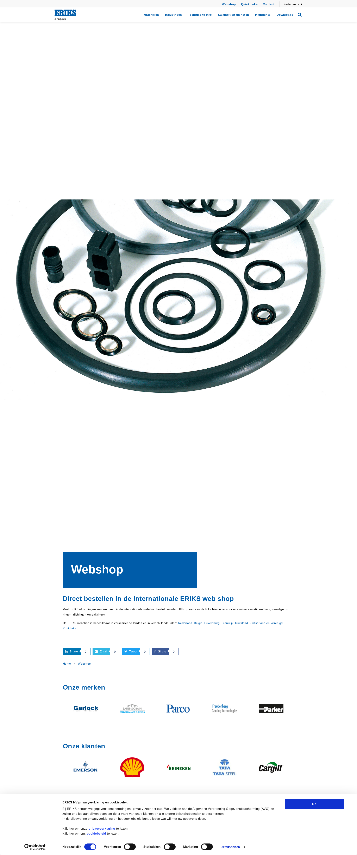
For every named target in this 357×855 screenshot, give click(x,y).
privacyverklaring (101, 828)
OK (314, 804)
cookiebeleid (96, 833)
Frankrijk (227, 623)
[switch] (130, 846)
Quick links (249, 4)
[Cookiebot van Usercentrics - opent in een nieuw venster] (35, 847)
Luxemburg (212, 623)
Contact (268, 4)
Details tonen (230, 847)
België (198, 623)
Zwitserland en (260, 623)
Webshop (229, 4)
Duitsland (241, 623)
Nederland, (185, 623)
